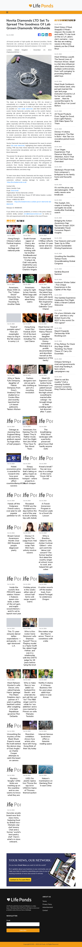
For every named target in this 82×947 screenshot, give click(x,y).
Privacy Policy (47, 904)
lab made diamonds (18, 146)
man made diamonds (25, 109)
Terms (44, 901)
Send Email (14, 191)
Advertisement (47, 907)
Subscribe (23, 930)
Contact (45, 910)
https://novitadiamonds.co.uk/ (16, 182)
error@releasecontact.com (33, 214)
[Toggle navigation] (7, 12)
